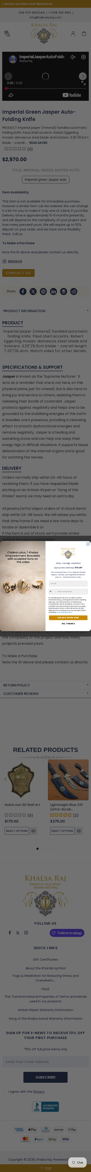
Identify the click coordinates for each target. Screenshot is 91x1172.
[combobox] (53, 591)
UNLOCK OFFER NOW (68, 617)
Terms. (70, 612)
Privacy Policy (61, 612)
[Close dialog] (88, 544)
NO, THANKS (68, 623)
